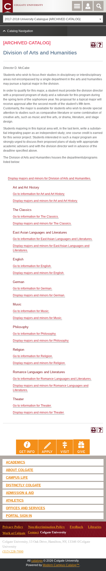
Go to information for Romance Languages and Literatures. (52, 379)
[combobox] (53, 19)
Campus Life (17, 477)
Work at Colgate (13, 533)
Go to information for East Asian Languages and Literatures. (52, 239)
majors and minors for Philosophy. (41, 340)
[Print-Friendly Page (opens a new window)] (93, 45)
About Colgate (19, 470)
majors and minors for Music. (37, 318)
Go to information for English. (32, 266)
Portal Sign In (19, 516)
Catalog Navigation (20, 31)
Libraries (94, 527)
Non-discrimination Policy (46, 527)
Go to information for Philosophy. (34, 333)
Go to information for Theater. (32, 405)
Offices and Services (25, 508)
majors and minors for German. (39, 295)
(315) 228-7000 (12, 551)
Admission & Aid (20, 493)
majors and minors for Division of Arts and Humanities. (49, 178)
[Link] (27, 446)
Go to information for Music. (31, 311)
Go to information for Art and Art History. (39, 194)
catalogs (37, 560)
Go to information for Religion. (33, 356)
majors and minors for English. (38, 273)
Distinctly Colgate (23, 485)
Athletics (15, 500)
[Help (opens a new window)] (100, 45)
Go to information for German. (32, 288)
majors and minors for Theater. (38, 412)
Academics (15, 462)
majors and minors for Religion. (39, 363)
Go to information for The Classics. (36, 216)
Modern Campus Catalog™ (61, 565)
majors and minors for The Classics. (42, 223)
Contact (33, 532)
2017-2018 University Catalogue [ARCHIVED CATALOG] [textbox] (42, 19)
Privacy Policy (12, 527)
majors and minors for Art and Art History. (45, 201)
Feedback (76, 527)
